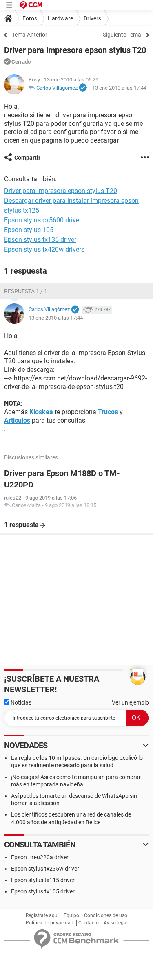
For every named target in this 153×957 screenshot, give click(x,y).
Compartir (27, 157)
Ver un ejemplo (130, 702)
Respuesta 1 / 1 (25, 291)
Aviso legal (116, 923)
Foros (29, 18)
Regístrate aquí (42, 915)
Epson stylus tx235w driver (45, 868)
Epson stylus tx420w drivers (44, 249)
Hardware (60, 18)
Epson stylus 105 (28, 230)
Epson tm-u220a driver (40, 857)
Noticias (20, 702)
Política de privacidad (49, 923)
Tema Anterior (29, 34)
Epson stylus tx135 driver (40, 240)
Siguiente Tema (122, 34)
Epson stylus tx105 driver (43, 891)
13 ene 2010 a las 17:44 (119, 88)
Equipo (71, 915)
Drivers (92, 18)
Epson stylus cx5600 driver (42, 220)
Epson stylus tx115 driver (43, 880)
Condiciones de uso (105, 915)
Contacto (88, 923)
